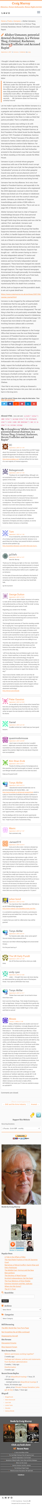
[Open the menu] (38, 12)
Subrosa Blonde (9, 1411)
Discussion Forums (9, 1343)
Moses (12, 1019)
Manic (12, 828)
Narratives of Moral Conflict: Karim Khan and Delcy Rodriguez (21, 1460)
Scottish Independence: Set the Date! (19, 1278)
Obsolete (7, 1408)
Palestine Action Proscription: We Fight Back (21, 1470)
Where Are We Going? (13, 1286)
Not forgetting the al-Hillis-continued (16, 1332)
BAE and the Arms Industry (14, 1104)
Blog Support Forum (9, 1347)
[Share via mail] (34, 404)
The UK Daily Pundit (19, 956)
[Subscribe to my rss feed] (2, 13)
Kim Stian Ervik (17, 761)
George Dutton (16, 594)
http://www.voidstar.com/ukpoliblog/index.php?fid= (19, 908)
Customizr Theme (25, 1503)
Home (3, 21)
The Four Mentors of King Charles (17, 1281)
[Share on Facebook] (10, 404)
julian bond (15, 899)
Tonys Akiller (16, 782)
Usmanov (17, 21)
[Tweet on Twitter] (4, 404)
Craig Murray (21, 3)
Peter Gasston (16, 699)
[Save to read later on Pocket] (22, 404)
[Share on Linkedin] (28, 404)
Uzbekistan (23, 52)
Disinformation (10, 1367)
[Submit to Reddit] (16, 404)
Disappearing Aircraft (10, 1336)
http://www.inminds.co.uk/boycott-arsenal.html (18, 792)
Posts (9, 21)
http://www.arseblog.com (11, 459)
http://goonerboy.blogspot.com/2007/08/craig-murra (20, 546)
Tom (11, 531)
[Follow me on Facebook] (9, 13)
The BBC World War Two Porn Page (15, 1328)
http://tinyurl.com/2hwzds (11, 691)
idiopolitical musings (19, 1377)
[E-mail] (4, 13)
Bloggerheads (9, 1397)
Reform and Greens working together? (19, 1354)
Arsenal (35, 1104)
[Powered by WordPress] (29, 1500)
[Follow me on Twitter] (7, 13)
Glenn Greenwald (10, 1400)
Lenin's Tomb (9, 1405)
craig (29, 52)
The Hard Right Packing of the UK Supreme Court (21, 1455)
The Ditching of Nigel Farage (15, 1276)
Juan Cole (8, 1402)
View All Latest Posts (8, 400)
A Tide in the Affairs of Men (15, 1257)
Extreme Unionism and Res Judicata (18, 1284)
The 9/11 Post (10, 1289)
